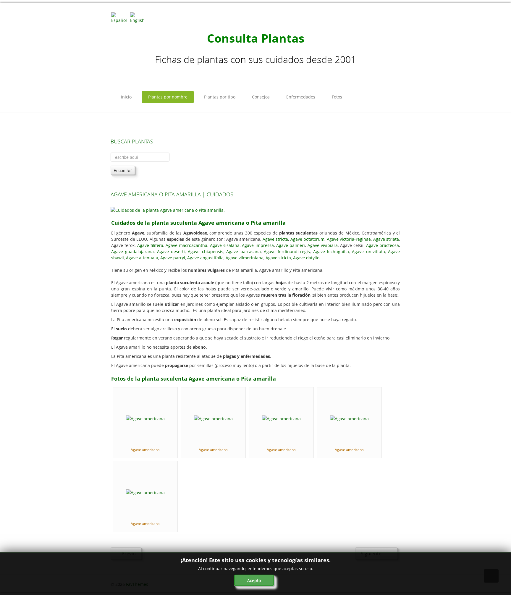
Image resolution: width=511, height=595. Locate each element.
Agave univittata (368, 251)
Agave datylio (306, 258)
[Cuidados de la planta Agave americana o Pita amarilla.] (168, 209)
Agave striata (386, 239)
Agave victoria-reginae (349, 239)
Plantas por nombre (167, 97)
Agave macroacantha (186, 245)
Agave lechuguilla (331, 251)
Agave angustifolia (205, 258)
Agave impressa (258, 245)
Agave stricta (275, 239)
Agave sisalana (225, 245)
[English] (139, 17)
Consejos (261, 97)
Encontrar (123, 170)
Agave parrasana (243, 251)
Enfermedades (300, 97)
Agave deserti (171, 251)
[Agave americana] (145, 418)
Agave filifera (150, 245)
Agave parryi (172, 258)
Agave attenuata (142, 258)
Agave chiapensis (205, 251)
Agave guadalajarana (132, 251)
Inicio (126, 97)
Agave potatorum (307, 239)
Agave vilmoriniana (244, 258)
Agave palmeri (290, 245)
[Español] (120, 17)
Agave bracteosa (382, 245)
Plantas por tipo (219, 97)
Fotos (337, 97)
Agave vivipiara (323, 245)
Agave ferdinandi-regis (287, 251)
